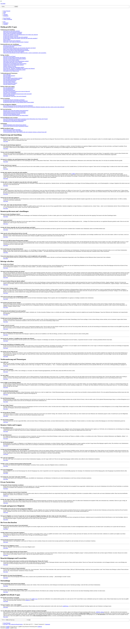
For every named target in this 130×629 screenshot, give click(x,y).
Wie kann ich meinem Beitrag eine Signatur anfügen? (14, 58)
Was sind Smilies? (7, 76)
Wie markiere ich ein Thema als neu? (11, 71)
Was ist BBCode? (7, 74)
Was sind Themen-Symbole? (9, 84)
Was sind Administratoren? (9, 87)
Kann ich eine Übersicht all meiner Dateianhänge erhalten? (15, 126)
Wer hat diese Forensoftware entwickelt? (12, 129)
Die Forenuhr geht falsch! (8, 46)
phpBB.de (27, 600)
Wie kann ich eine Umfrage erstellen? (11, 60)
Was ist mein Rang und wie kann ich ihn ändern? (13, 51)
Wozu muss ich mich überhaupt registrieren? (12, 32)
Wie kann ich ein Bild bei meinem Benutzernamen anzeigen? (16, 50)
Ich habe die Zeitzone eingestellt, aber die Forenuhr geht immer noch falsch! (19, 47)
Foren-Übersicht (6, 18)
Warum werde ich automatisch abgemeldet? (12, 33)
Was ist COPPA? (7, 39)
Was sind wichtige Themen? (9, 81)
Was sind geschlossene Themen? (10, 83)
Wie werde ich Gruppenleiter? (9, 92)
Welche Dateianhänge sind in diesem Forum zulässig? (14, 124)
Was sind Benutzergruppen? (9, 90)
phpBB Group (34, 598)
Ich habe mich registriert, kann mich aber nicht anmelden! (15, 37)
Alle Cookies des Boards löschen (15, 624)
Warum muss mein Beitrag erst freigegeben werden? (14, 69)
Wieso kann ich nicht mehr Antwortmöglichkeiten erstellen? (16, 61)
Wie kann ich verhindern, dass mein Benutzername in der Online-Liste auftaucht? (20, 34)
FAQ (4, 21)
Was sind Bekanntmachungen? (9, 80)
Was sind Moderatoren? (8, 89)
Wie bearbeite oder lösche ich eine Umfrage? (12, 62)
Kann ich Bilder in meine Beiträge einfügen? (12, 78)
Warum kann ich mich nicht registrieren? (12, 40)
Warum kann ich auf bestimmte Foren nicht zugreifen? (14, 63)
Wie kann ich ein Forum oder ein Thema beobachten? (14, 120)
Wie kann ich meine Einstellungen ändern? (12, 45)
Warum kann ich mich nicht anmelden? (11, 31)
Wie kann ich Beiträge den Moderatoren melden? (13, 67)
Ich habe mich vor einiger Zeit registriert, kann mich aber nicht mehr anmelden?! (20, 38)
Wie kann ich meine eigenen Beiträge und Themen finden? (15, 115)
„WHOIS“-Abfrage (100, 612)
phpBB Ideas (65, 606)
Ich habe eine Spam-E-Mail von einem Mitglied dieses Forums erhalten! (18, 102)
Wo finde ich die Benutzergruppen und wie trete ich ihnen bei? (16, 91)
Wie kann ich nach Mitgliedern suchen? (11, 114)
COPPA (73, 173)
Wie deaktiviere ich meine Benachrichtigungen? (13, 121)
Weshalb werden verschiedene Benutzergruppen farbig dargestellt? (17, 93)
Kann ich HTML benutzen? (9, 75)
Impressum (47, 624)
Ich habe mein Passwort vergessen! (10, 35)
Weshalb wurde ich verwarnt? (9, 66)
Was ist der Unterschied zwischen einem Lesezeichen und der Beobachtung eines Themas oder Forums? (25, 118)
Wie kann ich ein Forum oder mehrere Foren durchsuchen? (15, 110)
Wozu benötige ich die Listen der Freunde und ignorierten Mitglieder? (18, 105)
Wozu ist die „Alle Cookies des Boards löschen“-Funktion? (16, 42)
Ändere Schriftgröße (7, 19)
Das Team (5, 624)
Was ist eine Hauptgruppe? (9, 95)
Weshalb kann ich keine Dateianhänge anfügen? (13, 64)
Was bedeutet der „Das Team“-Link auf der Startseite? (14, 96)
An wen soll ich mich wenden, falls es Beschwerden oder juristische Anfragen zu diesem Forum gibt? (25, 132)
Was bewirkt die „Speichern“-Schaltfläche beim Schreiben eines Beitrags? (19, 68)
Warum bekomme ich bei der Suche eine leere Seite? (14, 112)
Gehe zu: (3, 619)
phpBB (7, 626)
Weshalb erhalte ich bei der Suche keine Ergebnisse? (14, 111)
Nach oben (5, 141)
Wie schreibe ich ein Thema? (9, 56)
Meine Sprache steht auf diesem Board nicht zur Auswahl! (15, 49)
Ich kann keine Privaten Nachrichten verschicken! (14, 99)
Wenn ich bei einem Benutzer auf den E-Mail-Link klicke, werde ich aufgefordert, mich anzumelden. (24, 52)
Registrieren (5, 22)
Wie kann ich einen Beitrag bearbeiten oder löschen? (14, 57)
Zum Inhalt (3, 3)
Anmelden (5, 24)
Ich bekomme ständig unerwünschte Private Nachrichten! (15, 101)
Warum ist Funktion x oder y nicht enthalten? (12, 130)
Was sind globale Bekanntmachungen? (11, 79)
